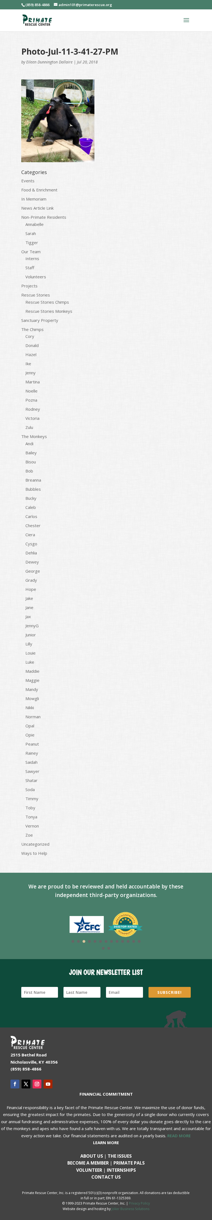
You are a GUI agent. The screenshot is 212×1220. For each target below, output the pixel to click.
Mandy (31, 689)
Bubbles (33, 489)
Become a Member (88, 1163)
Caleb (30, 507)
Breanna (33, 480)
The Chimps (32, 329)
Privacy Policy (139, 1203)
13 (139, 941)
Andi (29, 443)
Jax (28, 616)
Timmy (31, 798)
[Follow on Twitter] (26, 1084)
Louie (30, 653)
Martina (32, 382)
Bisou (30, 461)
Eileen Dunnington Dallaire (49, 62)
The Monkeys (34, 436)
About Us (91, 1156)
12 (133, 941)
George (32, 571)
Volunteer (89, 1170)
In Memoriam (33, 199)
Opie (30, 735)
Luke (29, 662)
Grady (31, 580)
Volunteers (35, 276)
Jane (29, 607)
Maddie (32, 671)
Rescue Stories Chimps (47, 302)
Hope (30, 589)
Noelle (31, 391)
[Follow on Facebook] (14, 1084)
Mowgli (32, 698)
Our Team (31, 251)
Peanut (32, 744)
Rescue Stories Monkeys (48, 311)
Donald (32, 345)
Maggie (32, 680)
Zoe (29, 835)
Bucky (30, 498)
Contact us (106, 1177)
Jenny (30, 372)
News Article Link (37, 208)
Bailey (31, 452)
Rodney (32, 409)
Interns (32, 258)
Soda (30, 789)
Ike (28, 363)
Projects (29, 286)
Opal (29, 725)
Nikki (29, 707)
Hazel (30, 354)
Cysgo (31, 543)
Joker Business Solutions (130, 1208)
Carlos (31, 516)
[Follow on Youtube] (48, 1084)
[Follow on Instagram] (37, 1084)
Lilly (28, 644)
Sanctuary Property (39, 320)
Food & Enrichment (39, 190)
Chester (33, 525)
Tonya (31, 816)
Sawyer (32, 771)
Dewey (32, 562)
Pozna (31, 400)
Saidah (31, 762)
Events (28, 180)
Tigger (31, 242)
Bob (29, 471)
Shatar (31, 780)
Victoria (32, 418)
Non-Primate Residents (43, 217)
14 (103, 948)
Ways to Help (34, 853)
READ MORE (179, 1135)
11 (128, 941)
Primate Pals (129, 1163)
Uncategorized (35, 844)
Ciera (30, 534)
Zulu (29, 427)
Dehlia (31, 553)
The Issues (120, 1156)
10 (122, 941)
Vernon (32, 826)
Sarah (30, 233)
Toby (30, 807)
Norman (33, 716)
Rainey (31, 753)
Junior (30, 634)
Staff (29, 267)
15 (108, 948)
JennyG (32, 625)
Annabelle (34, 224)
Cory (29, 336)
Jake (29, 598)
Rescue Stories (35, 295)
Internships (121, 1170)
